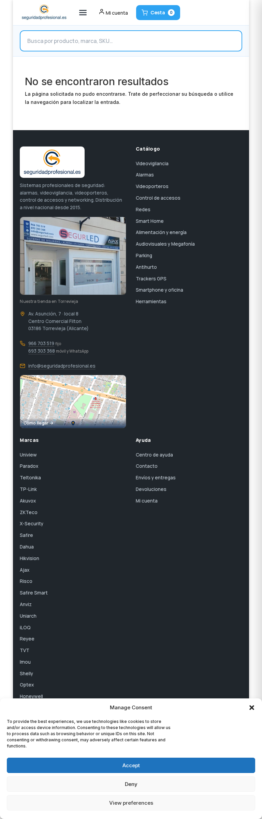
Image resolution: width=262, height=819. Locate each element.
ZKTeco (29, 512)
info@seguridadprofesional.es (62, 366)
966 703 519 (41, 343)
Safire (26, 535)
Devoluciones (151, 489)
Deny (131, 784)
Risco (26, 581)
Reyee (27, 639)
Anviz (26, 604)
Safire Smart (34, 593)
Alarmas (145, 175)
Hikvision (29, 558)
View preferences (131, 803)
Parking (144, 255)
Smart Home (150, 221)
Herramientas (151, 301)
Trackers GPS (151, 279)
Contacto (147, 466)
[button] (251, 707)
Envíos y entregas (156, 478)
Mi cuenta (147, 501)
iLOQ (25, 627)
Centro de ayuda (154, 455)
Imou (25, 662)
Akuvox (28, 501)
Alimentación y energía (161, 232)
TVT (24, 650)
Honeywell (31, 696)
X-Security (31, 524)
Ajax (24, 570)
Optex (27, 685)
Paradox (29, 466)
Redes (143, 209)
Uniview (28, 455)
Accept (131, 765)
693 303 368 (41, 351)
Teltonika (30, 478)
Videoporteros (152, 186)
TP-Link (28, 489)
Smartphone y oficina (159, 290)
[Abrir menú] (82, 12)
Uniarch (28, 616)
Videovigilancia (152, 163)
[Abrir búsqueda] (131, 40)
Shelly (26, 673)
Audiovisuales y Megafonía (165, 244)
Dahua (27, 547)
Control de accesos (158, 198)
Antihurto (146, 267)
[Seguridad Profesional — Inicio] (43, 12)
